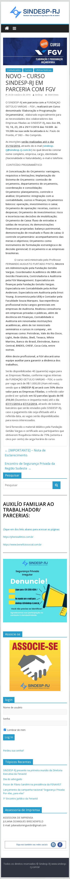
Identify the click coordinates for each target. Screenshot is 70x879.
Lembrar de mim (15, 730)
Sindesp (39, 94)
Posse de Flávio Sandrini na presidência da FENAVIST (32, 784)
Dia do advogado (12, 779)
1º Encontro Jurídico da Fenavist (20, 798)
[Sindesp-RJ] (7, 28)
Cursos (28, 70)
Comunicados (14, 70)
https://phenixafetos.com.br (18, 536)
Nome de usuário (12, 707)
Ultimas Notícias (43, 70)
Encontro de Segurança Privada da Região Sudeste (30, 465)
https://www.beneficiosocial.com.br (22, 544)
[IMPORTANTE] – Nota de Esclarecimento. (25, 452)
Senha (6, 718)
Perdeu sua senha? (13, 750)
